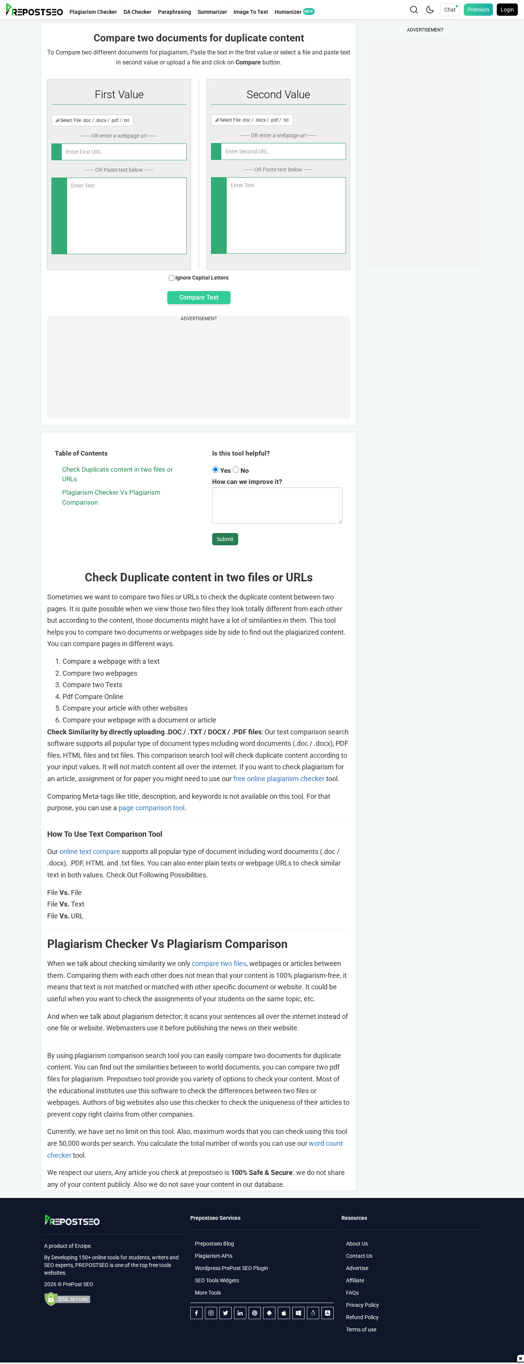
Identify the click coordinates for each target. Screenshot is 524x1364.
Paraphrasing (174, 12)
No (244, 470)
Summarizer (212, 12)
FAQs (352, 1293)
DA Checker (138, 12)
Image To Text (251, 12)
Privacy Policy (362, 1305)
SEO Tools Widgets (217, 1280)
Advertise (357, 1268)
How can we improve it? (247, 481)
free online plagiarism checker (279, 779)
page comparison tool (152, 808)
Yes (225, 470)
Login (507, 10)
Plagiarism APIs (213, 1256)
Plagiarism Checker (93, 12)
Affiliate (355, 1280)
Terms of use (361, 1329)
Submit (225, 539)
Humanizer (288, 12)
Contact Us (359, 1256)
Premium (478, 10)
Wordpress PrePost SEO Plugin (231, 1268)
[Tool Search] (414, 9)
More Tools (208, 1293)
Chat (450, 10)
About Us (357, 1244)
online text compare (89, 851)
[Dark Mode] (430, 9)
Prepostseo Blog (214, 1244)
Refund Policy (362, 1317)
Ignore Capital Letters (202, 278)
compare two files (219, 963)
